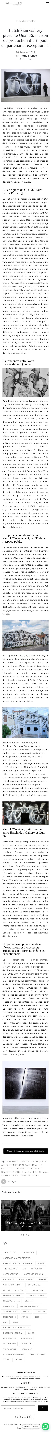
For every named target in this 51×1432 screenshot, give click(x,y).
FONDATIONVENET (36, 1295)
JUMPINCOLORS (10, 1311)
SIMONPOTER (9, 1344)
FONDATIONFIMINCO (28, 1168)
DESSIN (6, 1290)
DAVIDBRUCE (33, 1285)
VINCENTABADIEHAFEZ (13, 1354)
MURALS (24, 1317)
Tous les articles (26, 21)
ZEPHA (19, 1360)
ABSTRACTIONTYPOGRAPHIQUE (25, 1161)
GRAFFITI (6, 1172)
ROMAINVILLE (10, 1175)
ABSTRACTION (28, 1253)
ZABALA (7, 1360)
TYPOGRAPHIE (9, 1349)
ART (24, 1269)
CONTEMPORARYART (12, 1285)
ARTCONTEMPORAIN (12, 1165)
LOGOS (26, 1311)
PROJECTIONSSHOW (12, 1333)
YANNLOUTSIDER (29, 1175)
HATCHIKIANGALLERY (25, 1172)
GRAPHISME (8, 1306)
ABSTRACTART (9, 1253)
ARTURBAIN (32, 1165)
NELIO (36, 1317)
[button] (21, 1235)
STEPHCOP (26, 1344)
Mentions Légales (26, 1428)
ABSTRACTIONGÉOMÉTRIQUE (16, 1258)
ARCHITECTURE (10, 1269)
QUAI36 (44, 1172)
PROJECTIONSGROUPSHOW (16, 1328)
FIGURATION (37, 1290)
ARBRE (41, 1263)
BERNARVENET (26, 1279)
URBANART (27, 1349)
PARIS (15, 1322)
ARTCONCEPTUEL (11, 1274)
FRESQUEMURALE (11, 1301)
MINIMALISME (9, 1317)
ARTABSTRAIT (37, 1269)
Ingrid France (28, 55)
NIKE (5, 1322)
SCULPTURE (26, 1338)
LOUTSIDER (40, 1311)
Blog (30, 59)
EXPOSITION (8, 1168)
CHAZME (42, 1279)
